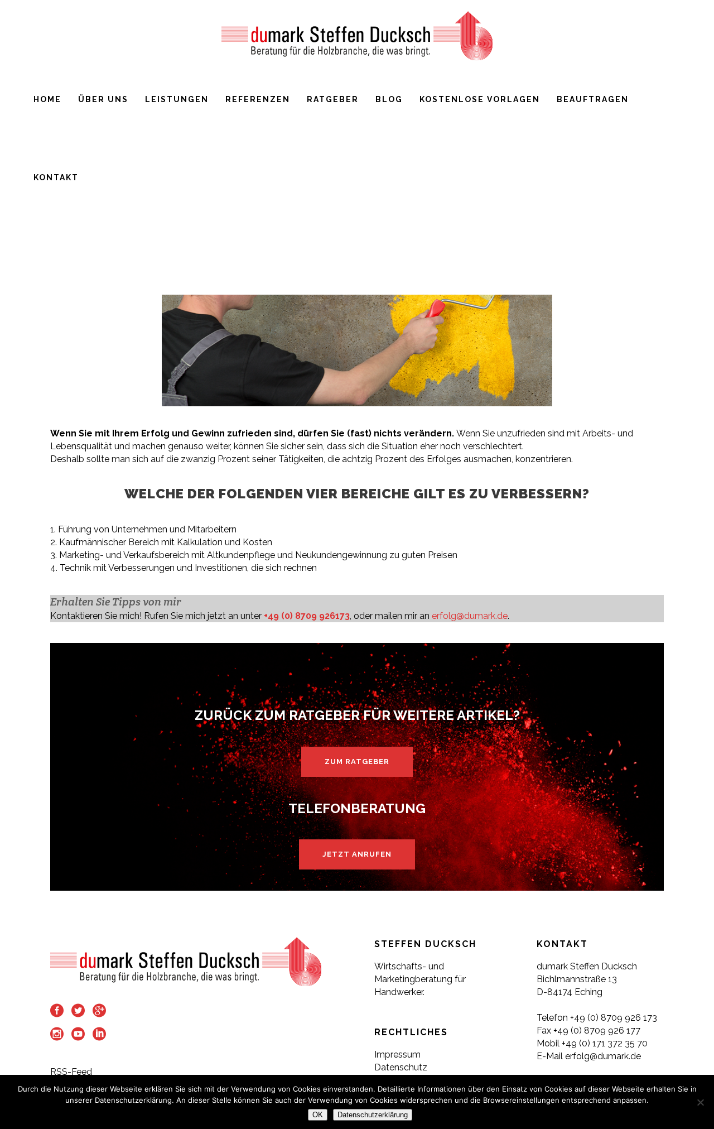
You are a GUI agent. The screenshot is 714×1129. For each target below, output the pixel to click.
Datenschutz (400, 1067)
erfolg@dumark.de (470, 616)
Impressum (397, 1054)
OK (317, 1115)
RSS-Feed (71, 1071)
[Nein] (700, 1102)
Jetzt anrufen (357, 854)
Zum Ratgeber (357, 761)
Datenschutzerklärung (372, 1115)
